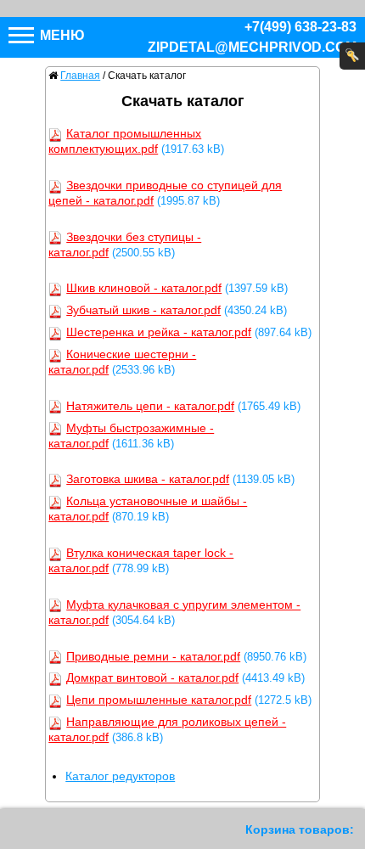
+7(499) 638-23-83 (300, 27)
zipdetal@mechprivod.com (252, 47)
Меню (60, 35)
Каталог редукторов (120, 776)
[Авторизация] (352, 56)
